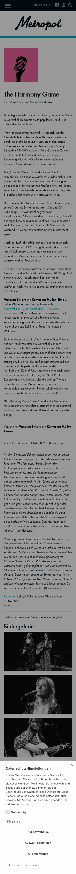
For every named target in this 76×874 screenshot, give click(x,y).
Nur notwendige (38, 831)
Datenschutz (13, 865)
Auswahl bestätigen (38, 842)
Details (16, 821)
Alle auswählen (38, 853)
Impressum (31, 865)
